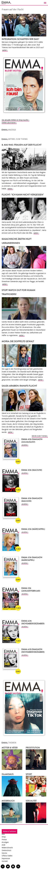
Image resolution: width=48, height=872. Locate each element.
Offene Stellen (7, 856)
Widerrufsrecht (7, 848)
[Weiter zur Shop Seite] (24, 85)
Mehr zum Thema (39, 436)
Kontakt (5, 861)
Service (4, 853)
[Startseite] (24, 2)
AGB (3, 845)
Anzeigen (5, 842)
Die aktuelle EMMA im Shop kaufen (15, 120)
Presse (4, 839)
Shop (4, 837)
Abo (3, 834)
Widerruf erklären (9, 831)
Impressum (6, 858)
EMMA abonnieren (9, 123)
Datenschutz (6, 850)
